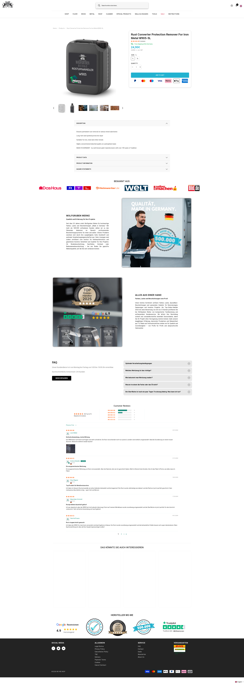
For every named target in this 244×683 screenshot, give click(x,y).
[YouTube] (63, 648)
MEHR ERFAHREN (62, 378)
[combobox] (123, 5)
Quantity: (134, 63)
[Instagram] (58, 648)
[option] (88, 66)
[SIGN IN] (232, 5)
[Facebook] (53, 648)
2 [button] (121, 534)
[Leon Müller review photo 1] (70, 448)
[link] (50, 188)
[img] (70, 430)
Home (55, 28)
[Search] (122, 5)
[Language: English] (241, 5)
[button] (53, 108)
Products (62, 28)
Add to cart (160, 75)
